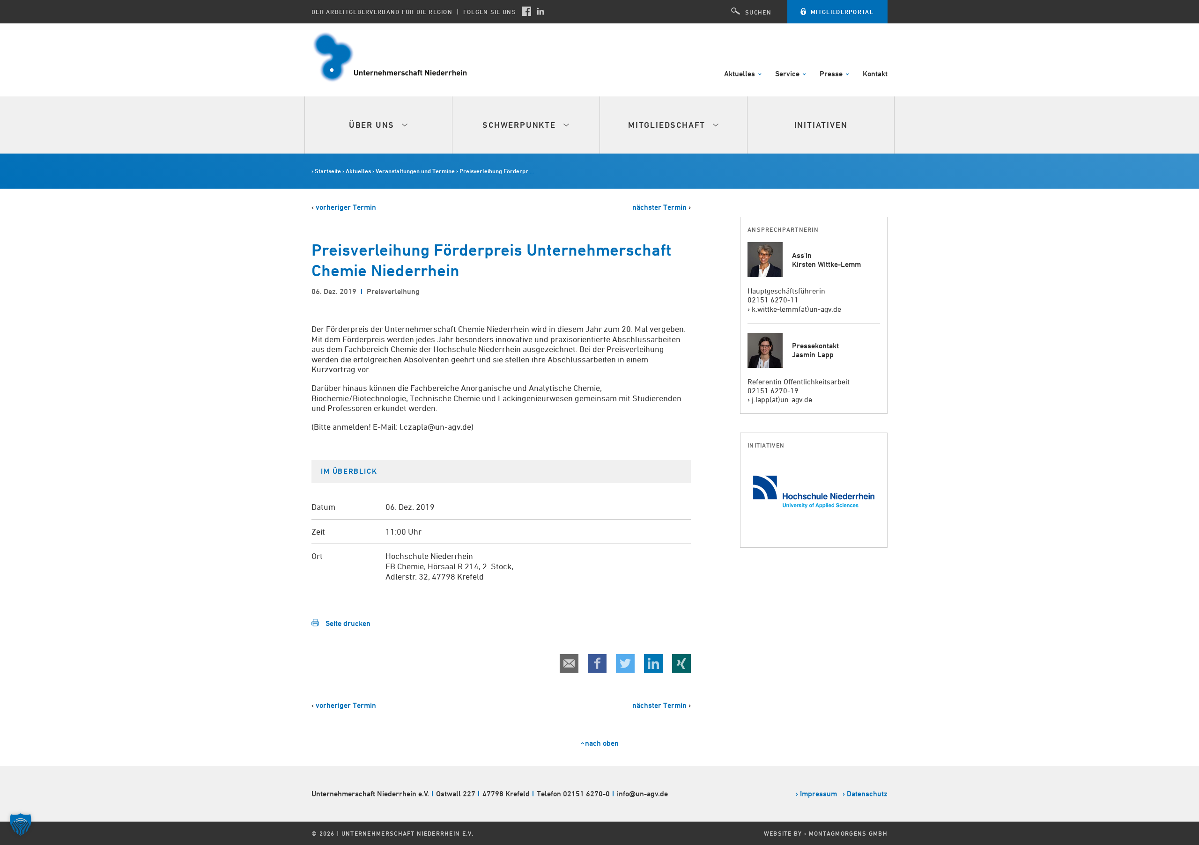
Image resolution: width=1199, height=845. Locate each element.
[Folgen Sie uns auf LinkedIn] (540, 11)
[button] (20, 824)
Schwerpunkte (520, 125)
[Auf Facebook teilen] (597, 663)
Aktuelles (740, 74)
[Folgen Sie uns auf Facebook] (526, 11)
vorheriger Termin (346, 207)
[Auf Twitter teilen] (625, 663)
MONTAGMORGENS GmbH (848, 833)
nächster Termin (659, 207)
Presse (832, 74)
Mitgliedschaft (668, 125)
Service (788, 74)
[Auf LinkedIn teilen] (653, 663)
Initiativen (821, 125)
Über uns (373, 125)
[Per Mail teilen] (569, 663)
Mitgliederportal (842, 11)
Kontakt (875, 74)
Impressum (818, 793)
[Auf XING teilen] (681, 663)
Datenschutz (867, 793)
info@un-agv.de (642, 793)
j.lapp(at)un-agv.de (782, 399)
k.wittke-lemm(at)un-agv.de (796, 309)
